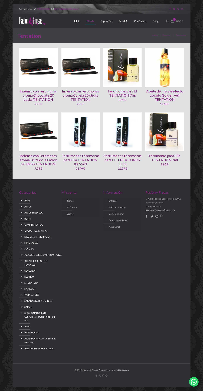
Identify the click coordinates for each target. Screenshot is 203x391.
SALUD (28, 307)
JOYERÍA (29, 248)
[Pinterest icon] (178, 8)
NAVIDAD (29, 288)
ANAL (27, 200)
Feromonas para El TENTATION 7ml (122, 93)
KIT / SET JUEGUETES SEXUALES (35, 263)
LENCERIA (29, 270)
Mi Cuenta (72, 207)
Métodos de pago (117, 207)
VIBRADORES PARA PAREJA (39, 348)
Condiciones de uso (118, 220)
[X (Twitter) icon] (174, 8)
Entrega (113, 200)
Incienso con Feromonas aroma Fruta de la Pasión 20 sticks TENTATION (38, 160)
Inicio (155, 35)
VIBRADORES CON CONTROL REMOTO (40, 340)
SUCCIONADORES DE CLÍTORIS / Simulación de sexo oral (39, 317)
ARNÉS (28, 206)
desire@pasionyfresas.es (66, 8)
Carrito (70, 213)
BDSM (27, 218)
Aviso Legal (114, 226)
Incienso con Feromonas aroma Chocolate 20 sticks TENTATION (38, 95)
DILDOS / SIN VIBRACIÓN (37, 236)
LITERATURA (31, 282)
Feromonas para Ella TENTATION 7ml (164, 158)
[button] (194, 382)
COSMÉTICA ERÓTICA (36, 230)
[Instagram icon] (182, 8)
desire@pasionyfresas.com (161, 210)
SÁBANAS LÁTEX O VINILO (38, 300)
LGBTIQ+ (29, 276)
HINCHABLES (31, 242)
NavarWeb (123, 370)
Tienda (70, 200)
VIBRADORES (31, 332)
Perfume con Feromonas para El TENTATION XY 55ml (122, 160)
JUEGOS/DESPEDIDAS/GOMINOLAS (40, 254)
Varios (27, 326)
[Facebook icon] (170, 8)
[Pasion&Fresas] (32, 21)
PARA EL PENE (31, 294)
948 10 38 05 (43, 8)
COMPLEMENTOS (33, 224)
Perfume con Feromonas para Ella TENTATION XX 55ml (80, 160)
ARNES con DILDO (33, 212)
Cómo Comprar (116, 213)
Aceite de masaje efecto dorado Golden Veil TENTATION (164, 95)
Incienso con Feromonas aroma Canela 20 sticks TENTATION (80, 95)
